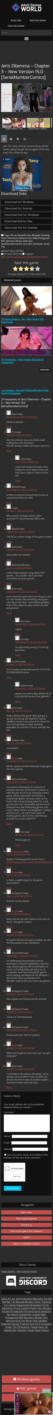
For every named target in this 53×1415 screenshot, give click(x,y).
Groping (36, 1311)
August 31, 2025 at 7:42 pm (20, 934)
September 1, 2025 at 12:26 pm (22, 955)
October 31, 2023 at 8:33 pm (20, 664)
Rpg (35, 1321)
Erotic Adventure (9, 238)
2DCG (4, 1299)
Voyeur (45, 1330)
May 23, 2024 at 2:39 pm (19, 743)
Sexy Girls (27, 243)
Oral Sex (20, 1321)
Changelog (18, 139)
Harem (14, 1314)
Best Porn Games (38, 20)
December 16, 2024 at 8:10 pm (21, 782)
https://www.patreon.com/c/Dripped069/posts (29, 862)
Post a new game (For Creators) (26, 1231)
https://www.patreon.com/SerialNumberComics (24, 256)
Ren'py (18, 241)
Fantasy (46, 1308)
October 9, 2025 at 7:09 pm (20, 994)
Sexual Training (20, 1324)
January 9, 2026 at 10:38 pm (21, 1048)
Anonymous (17, 851)
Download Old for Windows (21, 215)
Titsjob (34, 1327)
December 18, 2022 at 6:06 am (22, 489)
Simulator (38, 243)
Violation (22, 1330)
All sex (13, 235)
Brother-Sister (33, 1302)
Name (7, 1136)
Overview (4, 138)
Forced (27, 1311)
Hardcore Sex (25, 238)
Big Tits (11, 1302)
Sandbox (42, 1321)
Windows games (28, 1379)
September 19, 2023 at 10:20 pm (31, 642)
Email (7, 1142)
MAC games (27, 1388)
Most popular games (26, 1218)
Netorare (10, 241)
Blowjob (36, 235)
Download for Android (18, 208)
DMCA (26, 1237)
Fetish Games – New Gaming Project (19, 1271)
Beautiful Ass (24, 235)
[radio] (15, 269)
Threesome (23, 1327)
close (46, 1391)
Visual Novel (34, 1330)
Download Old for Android (20, 228)
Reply (9, 427)
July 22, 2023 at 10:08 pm (19, 567)
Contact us (26, 1224)
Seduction (27, 241)
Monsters (29, 1317)
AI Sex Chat (16, 20)
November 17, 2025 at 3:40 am (22, 1030)
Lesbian (36, 1314)
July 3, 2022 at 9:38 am (27, 461)
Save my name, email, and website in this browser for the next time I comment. (26, 1156)
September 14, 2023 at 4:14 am (22, 591)
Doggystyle (22, 1305)
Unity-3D (43, 1327)
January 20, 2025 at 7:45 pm (29, 834)
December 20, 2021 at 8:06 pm (22, 417)
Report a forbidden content (26, 1243)
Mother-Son (41, 1317)
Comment (9, 1112)
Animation (26, 1299)
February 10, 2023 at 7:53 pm (21, 531)
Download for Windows (19, 202)
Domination (35, 1305)
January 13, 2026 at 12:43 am (21, 1068)
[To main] (26, 7)
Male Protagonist (41, 238)
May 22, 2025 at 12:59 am (19, 896)
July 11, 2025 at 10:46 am (19, 914)
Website (8, 1149)
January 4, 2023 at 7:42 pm (20, 510)
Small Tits (11, 1327)
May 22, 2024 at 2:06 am (19, 710)
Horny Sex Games (16, 25)
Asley (14, 758)
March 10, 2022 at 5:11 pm (19, 435)
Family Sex (36, 1308)
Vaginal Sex (10, 1330)
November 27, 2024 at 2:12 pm (22, 761)
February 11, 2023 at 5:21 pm (20, 549)
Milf (3, 241)
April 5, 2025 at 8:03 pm (19, 854)
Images (24, 139)
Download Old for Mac (18, 221)
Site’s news (26, 1212)
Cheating (45, 235)
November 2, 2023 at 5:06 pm (30, 688)
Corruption (10, 1305)
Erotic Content (22, 1308)
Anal (18, 1299)
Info (11, 139)
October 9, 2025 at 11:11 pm (20, 1012)
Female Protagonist (13, 1311)
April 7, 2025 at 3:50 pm (18, 875)
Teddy (14, 872)
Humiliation (25, 1314)
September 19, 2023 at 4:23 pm (30, 624)
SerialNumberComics (11, 243)
